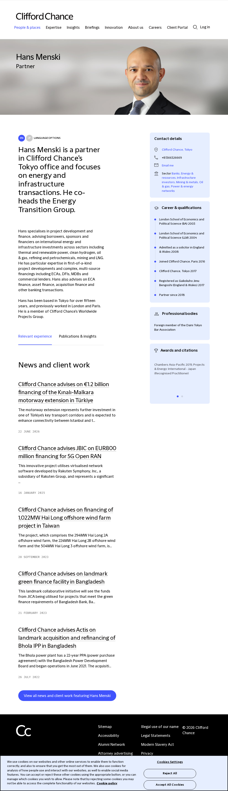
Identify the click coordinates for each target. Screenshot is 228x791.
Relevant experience (35, 336)
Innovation (114, 28)
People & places (27, 28)
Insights (73, 28)
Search (195, 27)
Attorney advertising (115, 754)
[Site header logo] (105, 16)
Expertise (53, 28)
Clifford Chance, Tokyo (177, 150)
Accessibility (108, 736)
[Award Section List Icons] (178, 396)
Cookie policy (107, 783)
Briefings (92, 28)
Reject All (170, 773)
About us (135, 28)
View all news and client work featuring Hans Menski (67, 696)
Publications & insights (77, 336)
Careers (155, 28)
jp (29, 138)
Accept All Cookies (170, 785)
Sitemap (105, 727)
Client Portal (177, 28)
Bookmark (118, 696)
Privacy (147, 754)
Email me (168, 165)
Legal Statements (155, 736)
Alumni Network (111, 745)
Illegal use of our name (160, 727)
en (21, 138)
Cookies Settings (170, 762)
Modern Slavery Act (157, 745)
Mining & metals (187, 182)
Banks (176, 173)
